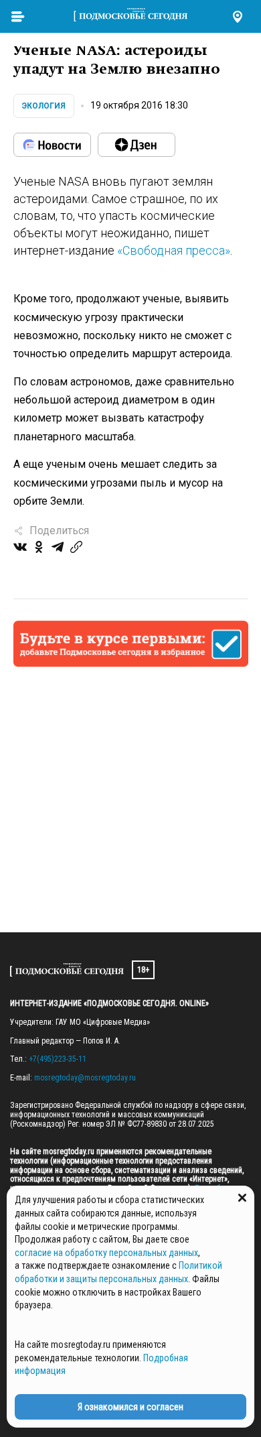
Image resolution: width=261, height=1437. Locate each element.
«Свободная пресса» (173, 250)
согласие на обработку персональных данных (106, 1252)
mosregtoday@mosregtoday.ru (85, 1077)
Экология (44, 106)
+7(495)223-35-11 (57, 1059)
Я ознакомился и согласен (130, 1406)
